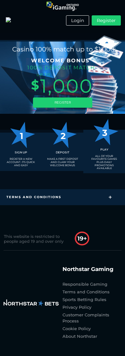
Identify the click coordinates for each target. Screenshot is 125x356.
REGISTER (62, 102)
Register (106, 20)
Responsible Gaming (85, 284)
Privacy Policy (77, 307)
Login (77, 20)
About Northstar (80, 336)
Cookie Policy (77, 328)
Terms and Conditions (86, 291)
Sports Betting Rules (84, 299)
